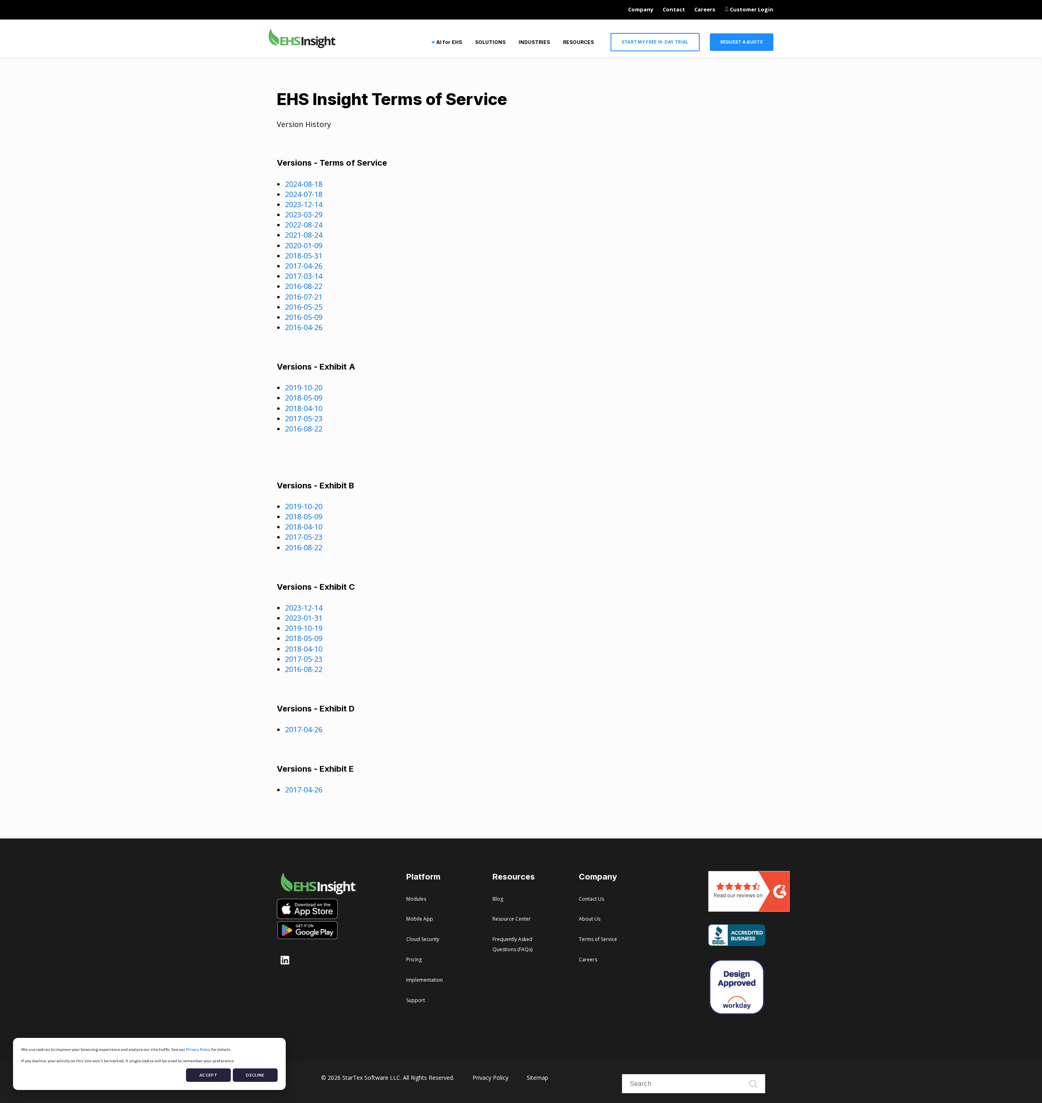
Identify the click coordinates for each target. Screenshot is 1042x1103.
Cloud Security (422, 939)
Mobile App (419, 918)
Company (640, 9)
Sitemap (537, 1077)
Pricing (414, 959)
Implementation (424, 979)
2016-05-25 (303, 307)
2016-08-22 (303, 286)
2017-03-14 (303, 276)
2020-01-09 (303, 245)
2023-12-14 (303, 204)
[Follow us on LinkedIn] (285, 960)
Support (415, 1000)
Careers (704, 9)
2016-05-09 (303, 317)
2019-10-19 (303, 628)
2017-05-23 (303, 418)
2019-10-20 (303, 387)
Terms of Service (598, 939)
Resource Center (512, 918)
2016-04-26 (303, 327)
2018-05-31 (303, 255)
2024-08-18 (303, 184)
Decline (255, 1074)
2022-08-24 (303, 225)
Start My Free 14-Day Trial (655, 41)
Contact (674, 9)
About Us (589, 918)
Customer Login (751, 9)
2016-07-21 (303, 297)
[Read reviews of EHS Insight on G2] (749, 909)
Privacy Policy (198, 1049)
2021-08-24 (303, 235)
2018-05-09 (303, 398)
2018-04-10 (303, 408)
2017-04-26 (303, 266)
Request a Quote (741, 41)
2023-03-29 (303, 214)
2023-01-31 (303, 618)
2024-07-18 (303, 194)
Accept (208, 1074)
